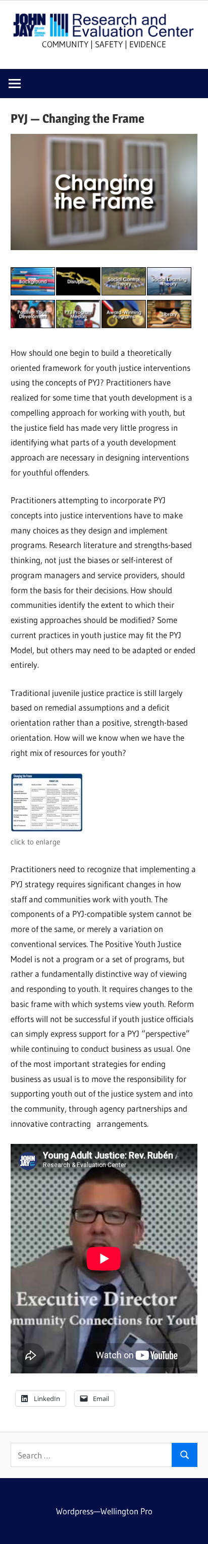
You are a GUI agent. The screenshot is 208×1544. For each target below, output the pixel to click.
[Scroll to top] (191, 1527)
